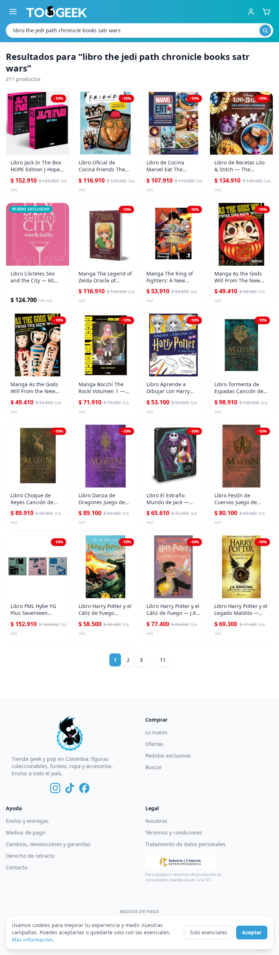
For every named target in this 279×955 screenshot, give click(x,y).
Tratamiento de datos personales (185, 844)
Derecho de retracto (30, 855)
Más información (32, 939)
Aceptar (252, 932)
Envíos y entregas (27, 820)
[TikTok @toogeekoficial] (70, 788)
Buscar (153, 767)
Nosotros (156, 820)
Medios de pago (25, 832)
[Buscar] (265, 30)
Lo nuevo (156, 732)
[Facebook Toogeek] (84, 788)
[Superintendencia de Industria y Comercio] (180, 862)
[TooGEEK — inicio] (56, 11)
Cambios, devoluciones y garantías (48, 844)
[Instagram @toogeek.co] (55, 788)
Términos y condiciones (173, 832)
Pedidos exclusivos (168, 755)
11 (163, 659)
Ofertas (154, 743)
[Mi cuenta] (251, 12)
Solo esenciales (208, 932)
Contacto (16, 867)
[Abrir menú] (13, 11)
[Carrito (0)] (266, 12)
